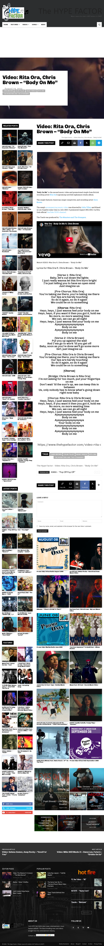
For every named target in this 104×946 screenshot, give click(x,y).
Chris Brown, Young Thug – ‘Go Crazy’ (25, 356)
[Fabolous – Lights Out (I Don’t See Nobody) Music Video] (25, 698)
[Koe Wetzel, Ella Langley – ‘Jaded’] (25, 541)
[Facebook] (81, 143)
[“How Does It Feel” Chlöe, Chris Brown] (25, 262)
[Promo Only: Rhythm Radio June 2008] (53, 629)
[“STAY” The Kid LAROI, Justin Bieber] (25, 303)
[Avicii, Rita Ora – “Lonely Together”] (25, 388)
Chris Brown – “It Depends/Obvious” (9, 147)
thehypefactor (60, 100)
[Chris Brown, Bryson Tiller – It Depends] (25, 219)
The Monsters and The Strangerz (16, 93)
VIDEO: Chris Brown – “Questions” (9, 480)
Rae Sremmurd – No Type (25, 751)
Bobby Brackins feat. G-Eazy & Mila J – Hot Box (25, 730)
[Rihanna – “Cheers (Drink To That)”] (53, 591)
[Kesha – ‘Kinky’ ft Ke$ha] (6, 884)
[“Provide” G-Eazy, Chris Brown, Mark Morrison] (9, 324)
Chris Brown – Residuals (7, 250)
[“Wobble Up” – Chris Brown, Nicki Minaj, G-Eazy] (25, 324)
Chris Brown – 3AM (8, 375)
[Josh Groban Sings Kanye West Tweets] (6, 893)
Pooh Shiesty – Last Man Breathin (24, 613)
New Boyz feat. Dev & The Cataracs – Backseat (9, 730)
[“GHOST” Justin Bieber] (9, 303)
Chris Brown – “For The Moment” (24, 147)
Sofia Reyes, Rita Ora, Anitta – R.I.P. (24, 439)
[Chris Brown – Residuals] (9, 240)
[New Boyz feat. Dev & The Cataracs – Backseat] (9, 720)
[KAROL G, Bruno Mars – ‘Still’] (9, 583)
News (19, 769)
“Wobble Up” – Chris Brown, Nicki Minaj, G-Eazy (25, 335)
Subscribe (28, 812)
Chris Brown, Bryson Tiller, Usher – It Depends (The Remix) (9, 229)
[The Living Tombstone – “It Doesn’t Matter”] (45, 823)
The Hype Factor (66, 137)
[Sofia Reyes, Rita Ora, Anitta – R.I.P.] (25, 429)
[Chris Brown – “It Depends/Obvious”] (9, 137)
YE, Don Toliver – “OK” (8, 510)
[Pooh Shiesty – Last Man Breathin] (25, 603)
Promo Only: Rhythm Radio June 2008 (49, 647)
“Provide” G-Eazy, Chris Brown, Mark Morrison (8, 335)
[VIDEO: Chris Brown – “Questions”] (9, 470)
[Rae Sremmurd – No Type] (25, 741)
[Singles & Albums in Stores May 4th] (25, 762)
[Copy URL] (62, 143)
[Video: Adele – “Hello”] (9, 741)
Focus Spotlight (22, 791)
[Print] (75, 143)
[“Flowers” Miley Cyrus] (9, 283)
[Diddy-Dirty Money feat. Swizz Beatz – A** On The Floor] (53, 743)
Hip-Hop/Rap (5, 507)
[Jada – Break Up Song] (25, 676)
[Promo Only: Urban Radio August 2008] (53, 553)
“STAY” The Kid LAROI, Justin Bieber (25, 313)
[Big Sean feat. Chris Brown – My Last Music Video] (86, 591)
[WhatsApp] (93, 143)
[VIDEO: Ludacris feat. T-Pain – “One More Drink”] (9, 762)
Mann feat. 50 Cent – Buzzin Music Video (84, 685)
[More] (99, 485)
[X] (87, 143)
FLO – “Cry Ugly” (23, 530)
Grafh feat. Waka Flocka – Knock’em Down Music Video (84, 572)
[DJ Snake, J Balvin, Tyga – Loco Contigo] (9, 429)
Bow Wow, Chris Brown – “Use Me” (8, 208)
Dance (19, 507)
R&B (19, 527)
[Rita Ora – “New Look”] (9, 408)
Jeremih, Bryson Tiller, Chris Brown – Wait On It (25, 251)
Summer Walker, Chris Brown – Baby (24, 208)
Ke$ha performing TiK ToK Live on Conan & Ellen (8, 709)
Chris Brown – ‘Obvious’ (7, 188)
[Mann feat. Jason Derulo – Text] (9, 654)
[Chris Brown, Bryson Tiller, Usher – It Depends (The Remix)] (9, 219)
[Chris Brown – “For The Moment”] (25, 137)
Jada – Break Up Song (23, 686)
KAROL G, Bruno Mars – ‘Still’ (7, 593)
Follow (28, 808)
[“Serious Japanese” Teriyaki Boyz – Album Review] (86, 629)
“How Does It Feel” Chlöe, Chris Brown (24, 272)
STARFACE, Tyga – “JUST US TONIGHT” (25, 571)
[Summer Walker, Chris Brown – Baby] (25, 198)
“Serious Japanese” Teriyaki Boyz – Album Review (85, 647)
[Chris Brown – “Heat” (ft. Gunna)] (9, 388)
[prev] (95, 472)
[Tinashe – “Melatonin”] (25, 500)
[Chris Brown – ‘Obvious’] (9, 178)
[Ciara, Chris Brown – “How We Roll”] (9, 262)
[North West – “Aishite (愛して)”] (9, 603)
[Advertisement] (52, 42)
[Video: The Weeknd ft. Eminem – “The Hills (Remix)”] (6, 875)
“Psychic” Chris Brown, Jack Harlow (25, 293)
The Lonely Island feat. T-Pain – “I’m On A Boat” (9, 795)
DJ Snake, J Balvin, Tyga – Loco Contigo (9, 439)
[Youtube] (88, 928)
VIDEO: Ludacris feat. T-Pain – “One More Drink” (8, 773)
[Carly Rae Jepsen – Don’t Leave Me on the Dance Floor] (9, 561)
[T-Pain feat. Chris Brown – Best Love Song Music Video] (25, 654)
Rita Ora (41, 91)
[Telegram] (99, 143)
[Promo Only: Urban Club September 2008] (86, 743)
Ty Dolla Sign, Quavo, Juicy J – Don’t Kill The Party (9, 687)
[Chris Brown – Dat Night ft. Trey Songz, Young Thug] (25, 366)
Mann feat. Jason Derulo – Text (8, 664)
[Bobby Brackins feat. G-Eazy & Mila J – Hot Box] (25, 720)
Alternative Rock (46, 817)
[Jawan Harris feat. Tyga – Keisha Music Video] (53, 667)
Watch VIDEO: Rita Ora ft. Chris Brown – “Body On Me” (59, 262)
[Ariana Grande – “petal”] (25, 624)
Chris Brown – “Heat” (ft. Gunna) (8, 398)
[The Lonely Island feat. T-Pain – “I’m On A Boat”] (9, 784)
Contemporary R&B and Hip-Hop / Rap (91, 789)
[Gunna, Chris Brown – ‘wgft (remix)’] (25, 178)
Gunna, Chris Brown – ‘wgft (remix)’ (25, 188)
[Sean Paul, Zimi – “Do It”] (25, 583)
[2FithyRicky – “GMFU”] (69, 823)
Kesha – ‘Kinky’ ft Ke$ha (20, 882)
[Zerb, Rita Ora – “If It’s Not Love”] (25, 157)
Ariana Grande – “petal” (23, 634)
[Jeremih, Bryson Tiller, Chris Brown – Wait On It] (25, 240)
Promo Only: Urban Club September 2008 (84, 760)
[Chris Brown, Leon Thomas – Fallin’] (9, 157)
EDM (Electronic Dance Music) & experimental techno (81, 905)
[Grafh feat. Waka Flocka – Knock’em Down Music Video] (86, 553)
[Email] (68, 143)
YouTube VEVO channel (56, 212)
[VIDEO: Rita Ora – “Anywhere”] (9, 449)
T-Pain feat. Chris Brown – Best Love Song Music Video (24, 665)
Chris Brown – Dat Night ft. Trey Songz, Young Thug (25, 377)
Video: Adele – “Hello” (7, 751)
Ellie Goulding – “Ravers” (7, 551)
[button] (99, 24)
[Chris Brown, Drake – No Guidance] (25, 408)
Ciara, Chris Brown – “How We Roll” (9, 272)
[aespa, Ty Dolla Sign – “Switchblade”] (78, 801)
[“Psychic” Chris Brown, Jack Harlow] (25, 283)
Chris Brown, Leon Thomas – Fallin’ (8, 167)
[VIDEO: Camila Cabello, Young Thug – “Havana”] (25, 449)
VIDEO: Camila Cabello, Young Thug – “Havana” (25, 460)
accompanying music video (57, 207)
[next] (99, 472)
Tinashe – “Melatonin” (22, 510)
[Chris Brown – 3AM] (9, 366)
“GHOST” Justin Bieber (7, 313)
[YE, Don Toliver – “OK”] (9, 500)
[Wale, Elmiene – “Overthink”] (9, 624)
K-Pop (3, 527)
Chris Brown (8, 91)
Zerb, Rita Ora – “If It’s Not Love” (24, 167)
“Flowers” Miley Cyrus (7, 293)
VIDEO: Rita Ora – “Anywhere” (8, 459)
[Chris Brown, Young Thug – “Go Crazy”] (9, 346)
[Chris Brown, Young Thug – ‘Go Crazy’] (25, 346)
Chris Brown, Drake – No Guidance (25, 418)
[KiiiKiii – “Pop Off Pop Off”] (9, 520)
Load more (86, 912)
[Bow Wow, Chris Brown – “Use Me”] (9, 198)
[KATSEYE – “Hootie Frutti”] (98, 894)
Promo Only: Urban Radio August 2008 (50, 571)
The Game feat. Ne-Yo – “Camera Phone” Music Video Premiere (57, 884)
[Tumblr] (78, 928)
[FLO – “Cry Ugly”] (25, 520)
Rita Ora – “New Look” (7, 418)
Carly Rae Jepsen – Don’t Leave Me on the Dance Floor (8, 572)
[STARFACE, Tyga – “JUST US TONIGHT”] (25, 561)
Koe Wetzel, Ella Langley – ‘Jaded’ (24, 551)
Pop (19, 568)
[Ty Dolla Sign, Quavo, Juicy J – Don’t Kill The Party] (9, 676)
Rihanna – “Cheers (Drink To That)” (49, 609)
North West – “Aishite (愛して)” (8, 613)
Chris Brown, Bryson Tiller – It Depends (25, 228)
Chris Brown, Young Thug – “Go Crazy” (9, 356)
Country (20, 548)
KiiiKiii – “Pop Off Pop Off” (9, 530)
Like (30, 804)
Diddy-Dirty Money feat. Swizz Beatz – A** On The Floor (52, 761)
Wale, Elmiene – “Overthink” (7, 634)
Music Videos (31, 91)
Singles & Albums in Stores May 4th (24, 772)
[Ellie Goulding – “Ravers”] (9, 541)
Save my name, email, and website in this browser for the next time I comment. (65, 526)
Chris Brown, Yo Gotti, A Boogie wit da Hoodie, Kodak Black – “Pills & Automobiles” (52, 723)
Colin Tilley (19, 91)
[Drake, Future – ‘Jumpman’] (25, 784)
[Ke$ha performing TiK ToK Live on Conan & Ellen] (9, 698)
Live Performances (6, 705)
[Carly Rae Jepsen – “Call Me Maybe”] (41, 875)
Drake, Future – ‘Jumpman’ (23, 794)
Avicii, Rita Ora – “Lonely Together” (24, 398)
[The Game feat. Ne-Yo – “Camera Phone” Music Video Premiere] (41, 884)
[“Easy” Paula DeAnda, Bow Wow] (41, 895)
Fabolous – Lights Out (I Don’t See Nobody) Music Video (25, 709)
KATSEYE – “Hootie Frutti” (80, 891)
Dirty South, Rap (22, 705)
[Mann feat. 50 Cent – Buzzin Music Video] (86, 667)
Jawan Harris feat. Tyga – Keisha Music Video (51, 685)
